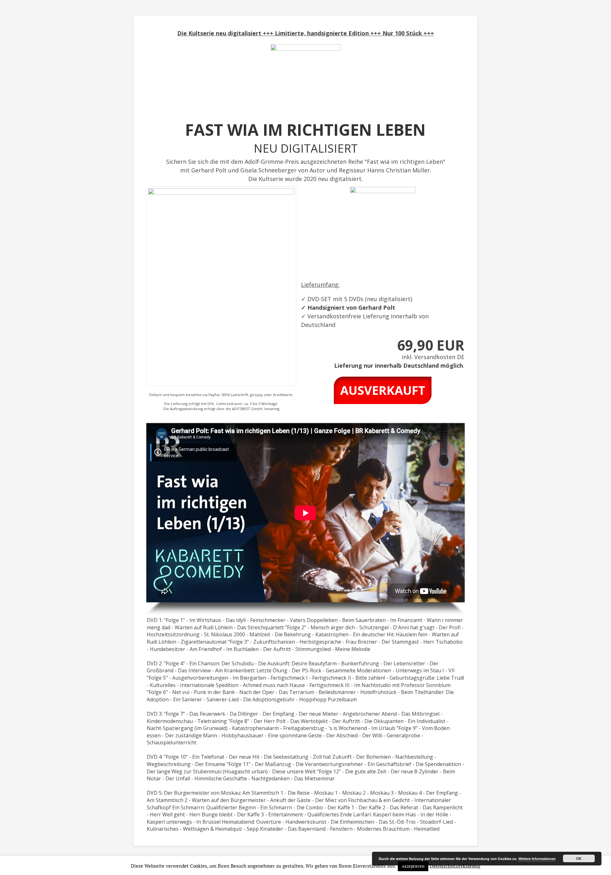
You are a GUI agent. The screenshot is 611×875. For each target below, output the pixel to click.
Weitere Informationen (537, 858)
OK (579, 858)
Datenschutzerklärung (455, 866)
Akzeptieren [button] (413, 866)
